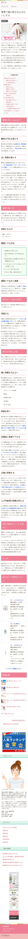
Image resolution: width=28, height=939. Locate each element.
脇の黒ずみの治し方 (8, 859)
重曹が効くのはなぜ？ (10, 78)
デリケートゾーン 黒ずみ (10, 827)
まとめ (6, 113)
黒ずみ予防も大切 (9, 97)
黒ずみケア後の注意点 (10, 93)
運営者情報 (6, 926)
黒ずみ (3, 2)
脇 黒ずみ (5, 833)
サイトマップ (6, 931)
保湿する (8, 95)
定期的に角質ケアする (12, 104)
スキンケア (11, 713)
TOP (5, 6)
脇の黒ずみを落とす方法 (13, 706)
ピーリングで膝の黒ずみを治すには (17, 693)
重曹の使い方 (7, 84)
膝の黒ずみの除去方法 (13, 687)
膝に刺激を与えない (11, 100)
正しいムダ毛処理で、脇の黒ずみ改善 (13, 856)
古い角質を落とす (10, 82)
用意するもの (9, 87)
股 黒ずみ (5, 830)
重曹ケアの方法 (10, 89)
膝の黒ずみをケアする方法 (10, 724)
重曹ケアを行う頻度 (11, 91)
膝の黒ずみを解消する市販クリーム (12, 862)
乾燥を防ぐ (9, 102)
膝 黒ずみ (4, 21)
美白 (6, 713)
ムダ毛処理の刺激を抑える (13, 108)
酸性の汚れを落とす (11, 80)
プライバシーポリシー (9, 928)
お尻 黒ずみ (6, 839)
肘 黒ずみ (5, 842)
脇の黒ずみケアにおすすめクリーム (12, 865)
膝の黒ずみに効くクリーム (14, 681)
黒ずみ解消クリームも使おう (12, 110)
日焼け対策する (10, 106)
